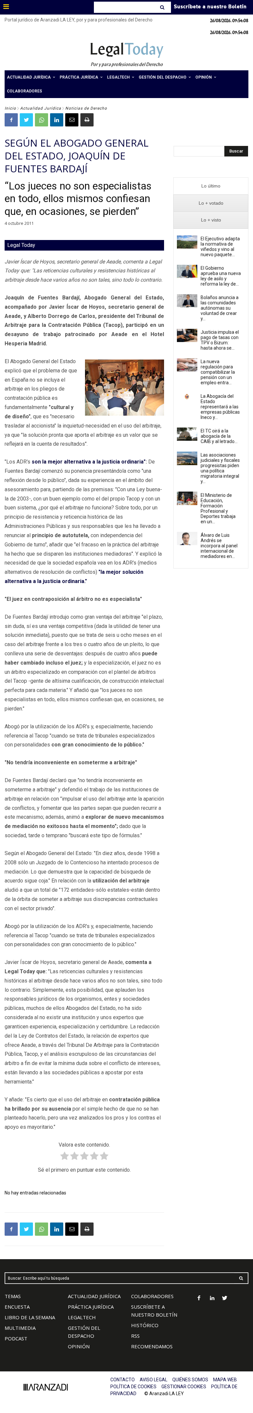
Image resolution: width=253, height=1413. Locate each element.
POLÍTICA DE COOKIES (133, 1386)
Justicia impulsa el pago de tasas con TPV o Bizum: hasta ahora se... (220, 340)
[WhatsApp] (41, 119)
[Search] (163, 7)
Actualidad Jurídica (40, 108)
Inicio (10, 108)
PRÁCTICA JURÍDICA (91, 1306)
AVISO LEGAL (153, 1379)
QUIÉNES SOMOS (190, 1379)
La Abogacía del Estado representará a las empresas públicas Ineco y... (220, 407)
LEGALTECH (82, 1317)
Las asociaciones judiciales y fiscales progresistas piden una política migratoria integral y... (220, 468)
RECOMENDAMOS (152, 1346)
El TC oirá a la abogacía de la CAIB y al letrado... (219, 436)
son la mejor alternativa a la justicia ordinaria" (89, 462)
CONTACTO (122, 1379)
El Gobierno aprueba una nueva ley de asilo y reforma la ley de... (221, 276)
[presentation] (210, 186)
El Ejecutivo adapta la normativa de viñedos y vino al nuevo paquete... (220, 246)
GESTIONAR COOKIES (183, 1386)
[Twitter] (26, 119)
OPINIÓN (79, 1346)
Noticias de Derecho (86, 108)
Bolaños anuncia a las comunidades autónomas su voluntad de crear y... (220, 308)
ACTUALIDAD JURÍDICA (94, 1296)
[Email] (71, 119)
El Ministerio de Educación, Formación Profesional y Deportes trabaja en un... (218, 508)
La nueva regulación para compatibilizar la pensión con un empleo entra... (218, 372)
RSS (135, 1335)
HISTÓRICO (144, 1325)
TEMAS (13, 1296)
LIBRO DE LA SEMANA (30, 1317)
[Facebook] (11, 119)
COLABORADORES (152, 1296)
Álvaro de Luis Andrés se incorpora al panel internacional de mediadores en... (219, 546)
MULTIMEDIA (20, 1328)
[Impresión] (87, 119)
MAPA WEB (225, 1379)
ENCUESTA (17, 1306)
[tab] (210, 186)
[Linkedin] (56, 119)
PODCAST (16, 1338)
